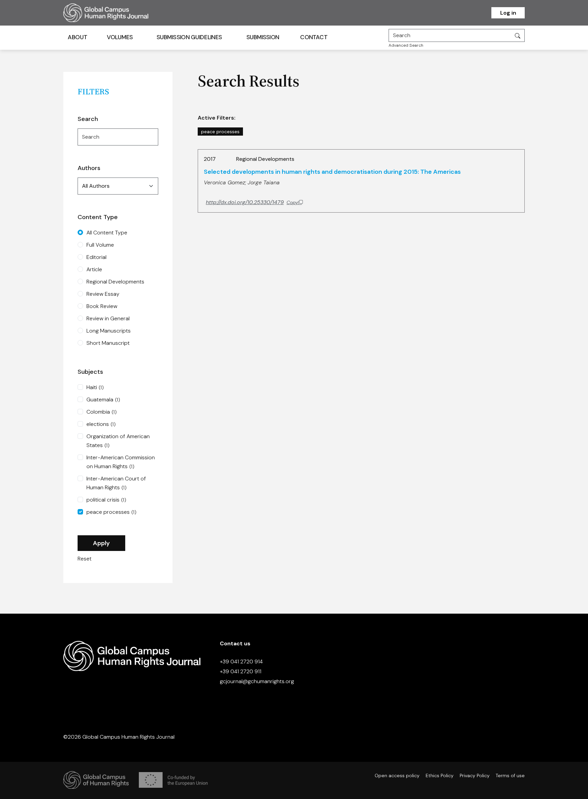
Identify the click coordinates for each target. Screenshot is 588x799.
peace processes (111, 512)
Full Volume (100, 244)
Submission (262, 37)
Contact (313, 37)
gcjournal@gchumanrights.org (257, 681)
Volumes (120, 37)
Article (94, 269)
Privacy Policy (475, 775)
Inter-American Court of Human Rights (116, 483)
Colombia (101, 411)
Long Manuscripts (108, 330)
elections (101, 424)
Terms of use (510, 775)
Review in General (108, 318)
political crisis (106, 499)
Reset (85, 558)
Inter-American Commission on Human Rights (120, 462)
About (77, 37)
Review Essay (102, 293)
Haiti (95, 387)
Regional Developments (115, 281)
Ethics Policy (440, 775)
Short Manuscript (108, 343)
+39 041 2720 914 (241, 661)
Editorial (96, 257)
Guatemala (103, 399)
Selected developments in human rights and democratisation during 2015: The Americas (332, 172)
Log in (508, 12)
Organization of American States (118, 441)
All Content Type (106, 232)
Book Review (101, 306)
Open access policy (397, 775)
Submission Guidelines (189, 37)
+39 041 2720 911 (240, 671)
